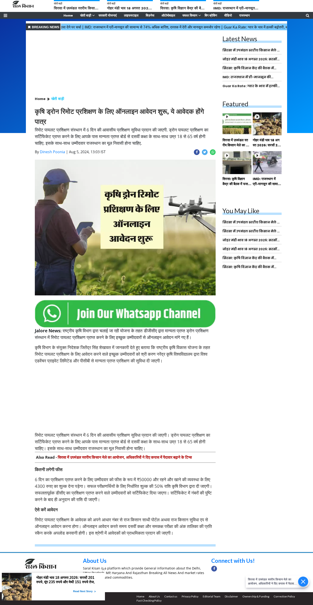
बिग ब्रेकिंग (211, 15)
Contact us (170, 596)
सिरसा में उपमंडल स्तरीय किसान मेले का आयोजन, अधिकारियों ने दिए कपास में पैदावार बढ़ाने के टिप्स (125, 457)
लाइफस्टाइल (131, 15)
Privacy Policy (190, 596)
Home (68, 15)
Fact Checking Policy (149, 600)
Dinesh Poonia (52, 151)
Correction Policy (284, 596)
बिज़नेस (150, 15)
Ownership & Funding (255, 596)
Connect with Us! (233, 560)
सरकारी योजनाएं (108, 15)
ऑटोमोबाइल (168, 15)
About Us (95, 560)
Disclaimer (231, 596)
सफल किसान (189, 15)
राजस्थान (244, 15)
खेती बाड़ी (85, 15)
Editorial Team (211, 596)
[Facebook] (214, 569)
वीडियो (228, 15)
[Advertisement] (125, 64)
